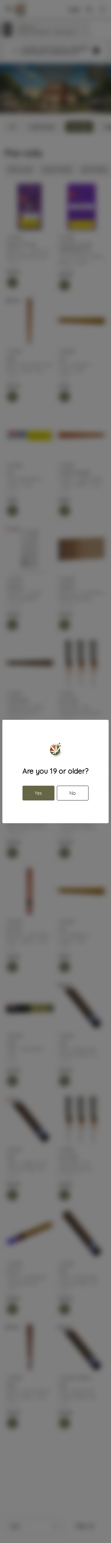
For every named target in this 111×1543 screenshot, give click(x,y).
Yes (38, 793)
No (73, 793)
